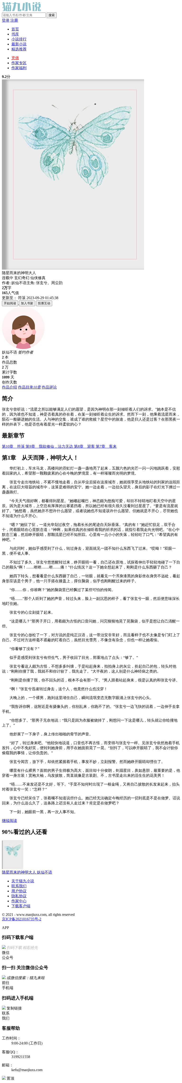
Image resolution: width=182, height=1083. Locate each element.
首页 (15, 29)
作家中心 (19, 901)
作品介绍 (9, 387)
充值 (15, 58)
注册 (14, 20)
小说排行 (19, 39)
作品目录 (29, 387)
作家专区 (19, 63)
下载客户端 (20, 906)
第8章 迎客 (85, 446)
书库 (15, 34)
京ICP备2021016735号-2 (21, 919)
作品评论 (49, 387)
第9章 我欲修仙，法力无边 (50, 446)
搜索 (52, 15)
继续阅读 (9, 821)
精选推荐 (19, 49)
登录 (5, 20)
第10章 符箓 (14, 446)
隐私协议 (19, 896)
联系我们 (19, 886)
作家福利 (19, 68)
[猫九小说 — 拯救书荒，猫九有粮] (22, 10)
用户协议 (19, 891)
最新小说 (19, 44)
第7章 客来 (106, 446)
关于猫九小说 (22, 881)
